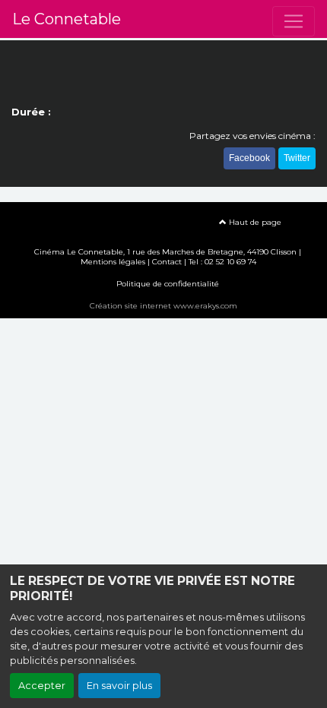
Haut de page (254, 222)
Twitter (297, 158)
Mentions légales (113, 262)
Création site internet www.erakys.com (163, 306)
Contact (167, 262)
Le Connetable (66, 19)
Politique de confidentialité (167, 284)
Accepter (41, 685)
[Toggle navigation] (293, 21)
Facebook (249, 158)
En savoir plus (119, 685)
